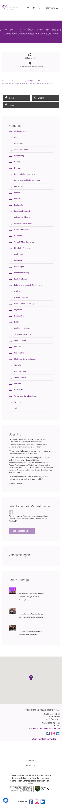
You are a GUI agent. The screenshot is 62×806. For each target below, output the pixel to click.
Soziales (17, 347)
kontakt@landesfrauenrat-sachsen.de (44, 728)
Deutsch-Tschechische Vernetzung (27, 180)
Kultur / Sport (19, 267)
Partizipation (19, 316)
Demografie (18, 168)
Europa (17, 193)
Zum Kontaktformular (44, 738)
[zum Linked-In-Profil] (58, 733)
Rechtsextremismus (22, 328)
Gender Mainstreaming (23, 223)
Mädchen (17, 291)
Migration (18, 310)
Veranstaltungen (20, 377)
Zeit (15, 408)
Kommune (18, 260)
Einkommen (18, 186)
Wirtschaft (18, 390)
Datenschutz (31, 765)
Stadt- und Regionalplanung (25, 359)
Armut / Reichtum (21, 149)
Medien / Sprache (37, 66)
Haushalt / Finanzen (22, 248)
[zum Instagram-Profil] (53, 733)
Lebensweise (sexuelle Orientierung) (28, 285)
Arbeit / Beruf (19, 143)
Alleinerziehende (20, 131)
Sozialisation (19, 353)
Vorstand (17, 384)
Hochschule (18, 254)
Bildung (17, 162)
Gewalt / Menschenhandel (24, 242)
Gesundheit (18, 236)
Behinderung (19, 156)
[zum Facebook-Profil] (48, 733)
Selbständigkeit (20, 340)
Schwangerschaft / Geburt (24, 334)
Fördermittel (19, 205)
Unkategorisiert (20, 371)
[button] (16, 98)
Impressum (31, 760)
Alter (16, 137)
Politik (16, 322)
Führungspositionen (22, 217)
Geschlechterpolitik (25, 66)
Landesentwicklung (21, 273)
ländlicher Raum (20, 279)
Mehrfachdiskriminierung (24, 303)
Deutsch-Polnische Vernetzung (26, 174)
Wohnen (17, 402)
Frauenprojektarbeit (22, 211)
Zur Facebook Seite (22, 530)
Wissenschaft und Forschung (25, 396)
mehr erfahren (16, 484)
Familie (17, 199)
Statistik (17, 365)
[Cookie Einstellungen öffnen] (5, 802)
